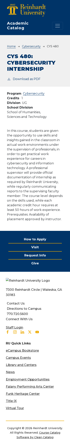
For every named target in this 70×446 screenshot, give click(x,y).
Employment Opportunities (28, 379)
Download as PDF (26, 79)
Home (11, 46)
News (10, 372)
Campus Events (18, 358)
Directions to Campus (24, 309)
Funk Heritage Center (23, 394)
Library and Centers (21, 365)
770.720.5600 (17, 314)
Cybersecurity (31, 46)
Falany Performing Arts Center (30, 386)
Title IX (11, 401)
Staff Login (14, 327)
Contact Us (16, 303)
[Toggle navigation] (57, 26)
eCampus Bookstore (22, 350)
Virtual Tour (15, 408)
